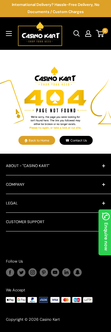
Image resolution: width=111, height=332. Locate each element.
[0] (100, 33)
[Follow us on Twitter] (21, 272)
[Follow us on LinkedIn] (66, 272)
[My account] (88, 33)
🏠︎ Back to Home (36, 140)
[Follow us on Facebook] (10, 272)
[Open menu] (9, 33)
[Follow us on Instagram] (32, 272)
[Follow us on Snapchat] (77, 272)
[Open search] (76, 33)
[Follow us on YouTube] (55, 272)
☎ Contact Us (76, 140)
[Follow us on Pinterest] (44, 272)
